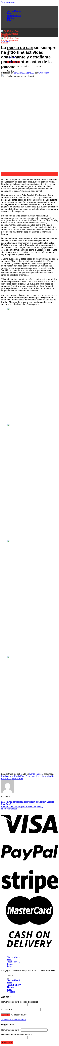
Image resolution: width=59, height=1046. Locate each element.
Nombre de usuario (10, 1030)
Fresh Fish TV (14, 15)
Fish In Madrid (14, 11)
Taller (9, 20)
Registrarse (7, 1042)
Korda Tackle (5, 41)
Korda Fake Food (22, 776)
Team (9, 13)
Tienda (10, 18)
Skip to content (8, 2)
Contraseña (7, 1009)
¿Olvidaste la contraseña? (13, 1019)
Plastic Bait (17, 778)
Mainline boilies (39, 776)
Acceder (5, 1015)
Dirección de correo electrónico (16, 1035)
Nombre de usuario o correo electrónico (20, 1002)
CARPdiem (43, 73)
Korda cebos (7, 776)
